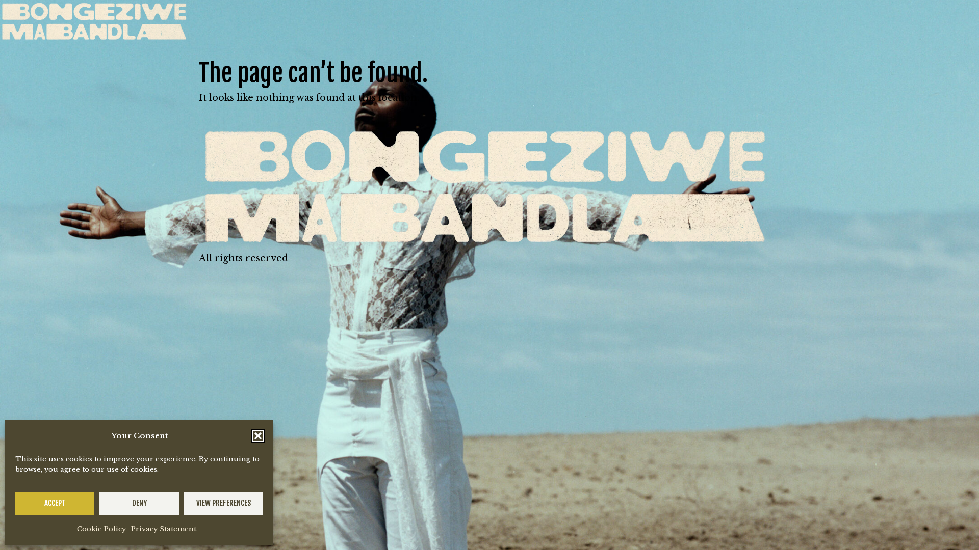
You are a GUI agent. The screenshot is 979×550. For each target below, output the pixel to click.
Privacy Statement (163, 529)
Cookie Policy (101, 529)
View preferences (223, 503)
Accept (55, 503)
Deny (139, 503)
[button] (258, 436)
